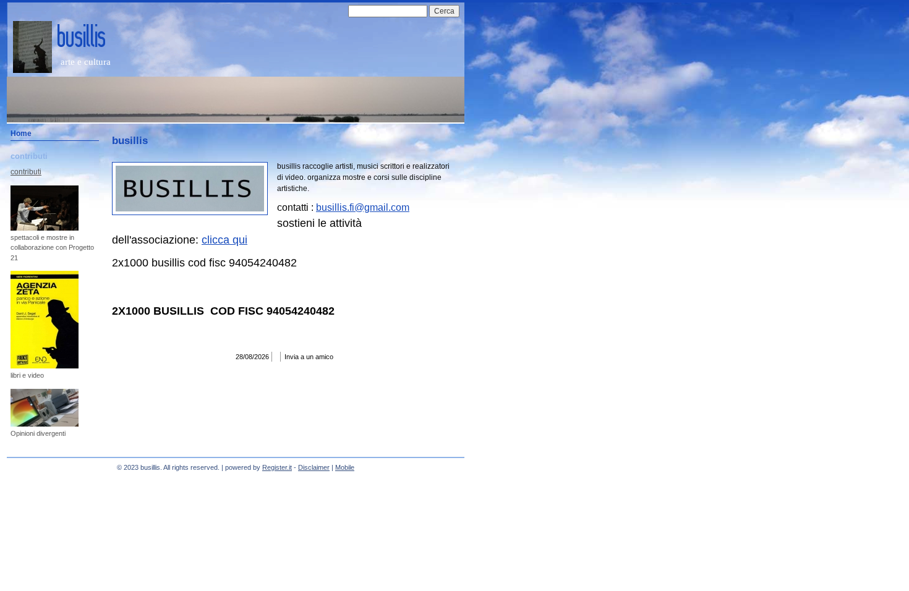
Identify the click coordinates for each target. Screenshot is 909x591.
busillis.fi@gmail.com (362, 207)
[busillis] (32, 47)
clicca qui (224, 240)
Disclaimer (314, 467)
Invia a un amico (308, 356)
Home (21, 133)
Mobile (344, 467)
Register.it (277, 467)
